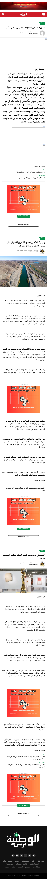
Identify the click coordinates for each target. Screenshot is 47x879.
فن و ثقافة (9, 864)
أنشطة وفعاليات (21, 864)
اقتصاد (20, 867)
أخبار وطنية (25, 861)
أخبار (33, 861)
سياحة (7, 867)
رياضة (13, 867)
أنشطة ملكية (34, 864)
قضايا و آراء (36, 867)
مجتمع (27, 867)
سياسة (17, 861)
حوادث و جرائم (7, 861)
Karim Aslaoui (33, 33)
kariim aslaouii (33, 252)
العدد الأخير (40, 861)
